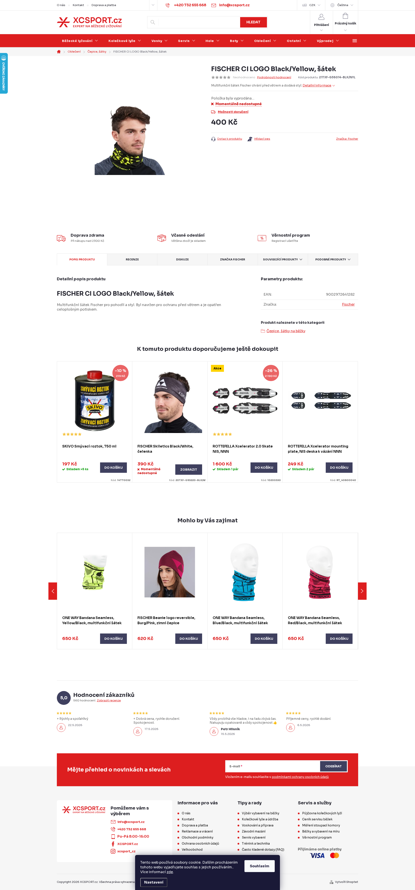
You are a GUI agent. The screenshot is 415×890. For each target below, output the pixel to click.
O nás (61, 5)
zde (170, 872)
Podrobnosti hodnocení (274, 77)
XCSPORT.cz (127, 844)
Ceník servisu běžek (317, 819)
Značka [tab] (232, 259)
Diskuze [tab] (182, 259)
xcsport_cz (126, 851)
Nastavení (153, 882)
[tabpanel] (94, 421)
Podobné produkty (330, 259)
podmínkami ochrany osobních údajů (300, 777)
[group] (94, 591)
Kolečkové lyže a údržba (260, 819)
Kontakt (78, 5)
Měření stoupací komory (321, 825)
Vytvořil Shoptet (346, 882)
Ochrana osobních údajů (200, 843)
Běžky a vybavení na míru (321, 831)
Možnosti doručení (233, 112)
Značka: (347, 139)
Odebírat (333, 766)
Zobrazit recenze (109, 700)
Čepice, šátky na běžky (286, 331)
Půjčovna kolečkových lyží (322, 813)
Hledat (253, 22)
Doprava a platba (103, 5)
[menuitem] (80, 41)
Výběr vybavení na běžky (260, 813)
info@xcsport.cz (131, 822)
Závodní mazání (253, 831)
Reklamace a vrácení (197, 831)
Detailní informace (317, 85)
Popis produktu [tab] (82, 259)
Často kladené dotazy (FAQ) (263, 849)
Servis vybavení (253, 837)
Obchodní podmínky (197, 837)
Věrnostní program (317, 837)
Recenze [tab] (132, 259)
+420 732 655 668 (131, 829)
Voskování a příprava (257, 825)
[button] (94, 638)
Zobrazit (188, 469)
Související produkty (280, 259)
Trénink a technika (256, 843)
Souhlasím (259, 866)
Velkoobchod (192, 850)
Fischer (348, 304)
